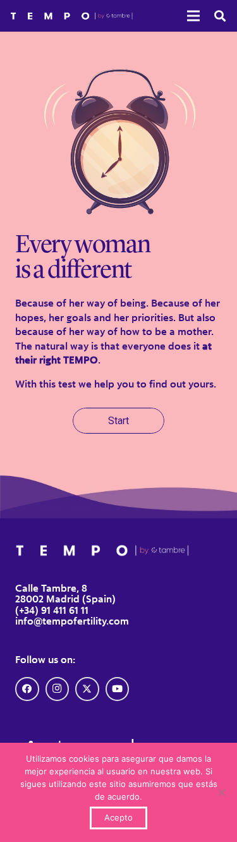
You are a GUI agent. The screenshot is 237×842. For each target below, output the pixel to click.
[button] (220, 16)
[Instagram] (58, 689)
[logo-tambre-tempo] (71, 16)
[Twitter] (87, 689)
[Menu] (193, 16)
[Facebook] (27, 689)
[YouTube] (118, 689)
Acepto (118, 817)
